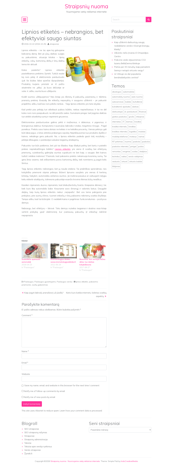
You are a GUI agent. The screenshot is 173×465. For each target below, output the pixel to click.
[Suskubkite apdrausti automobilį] (35, 250)
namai (141, 136)
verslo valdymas (135, 156)
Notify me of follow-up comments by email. (44, 391)
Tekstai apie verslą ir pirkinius (38, 446)
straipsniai (54, 44)
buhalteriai (137, 102)
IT (123, 121)
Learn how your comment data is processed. (81, 410)
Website (26, 374)
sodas (135, 151)
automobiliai (128, 92)
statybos (143, 151)
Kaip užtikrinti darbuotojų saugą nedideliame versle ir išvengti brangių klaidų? (131, 46)
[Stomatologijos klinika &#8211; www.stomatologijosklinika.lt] (64, 250)
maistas (141, 131)
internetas (116, 121)
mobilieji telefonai (120, 136)
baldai (128, 102)
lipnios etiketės (81, 281)
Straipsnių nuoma (86, 6)
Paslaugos (29, 281)
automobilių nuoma (121, 97)
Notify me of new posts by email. (39, 397)
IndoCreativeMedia (129, 461)
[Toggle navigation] (25, 19)
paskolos (146, 141)
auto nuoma (137, 97)
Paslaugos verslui (64, 281)
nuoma (128, 141)
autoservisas (117, 102)
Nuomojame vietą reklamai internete (84, 461)
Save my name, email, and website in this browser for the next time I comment (61, 385)
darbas (135, 106)
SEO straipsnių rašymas (35, 432)
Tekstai (27, 443)
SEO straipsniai (31, 429)
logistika (133, 131)
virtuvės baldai (135, 161)
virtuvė (124, 161)
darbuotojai (117, 111)
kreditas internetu (119, 131)
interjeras (140, 116)
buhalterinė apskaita (121, 106)
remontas (116, 151)
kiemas (129, 121)
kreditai (137, 121)
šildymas (116, 166)
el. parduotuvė (130, 111)
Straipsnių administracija (36, 439)
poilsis (141, 146)
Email (25, 362)
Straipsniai (29, 436)
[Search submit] (148, 19)
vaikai (124, 156)
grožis (131, 116)
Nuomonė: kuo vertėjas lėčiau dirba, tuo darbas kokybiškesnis (92, 262)
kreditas (132, 126)
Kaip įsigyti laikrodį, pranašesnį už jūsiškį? (44, 292)
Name (25, 351)
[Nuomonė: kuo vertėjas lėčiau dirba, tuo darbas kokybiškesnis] (92, 250)
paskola (136, 141)
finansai (142, 111)
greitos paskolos (119, 116)
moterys (133, 136)
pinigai (133, 146)
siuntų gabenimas (40, 285)
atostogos (116, 92)
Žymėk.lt (28, 453)
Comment (27, 315)
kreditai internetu (119, 126)
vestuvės (116, 161)
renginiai (126, 151)
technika (115, 156)
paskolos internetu (120, 146)
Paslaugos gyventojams (45, 281)
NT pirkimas (117, 141)
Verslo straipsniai (32, 450)
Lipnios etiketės (63, 149)
